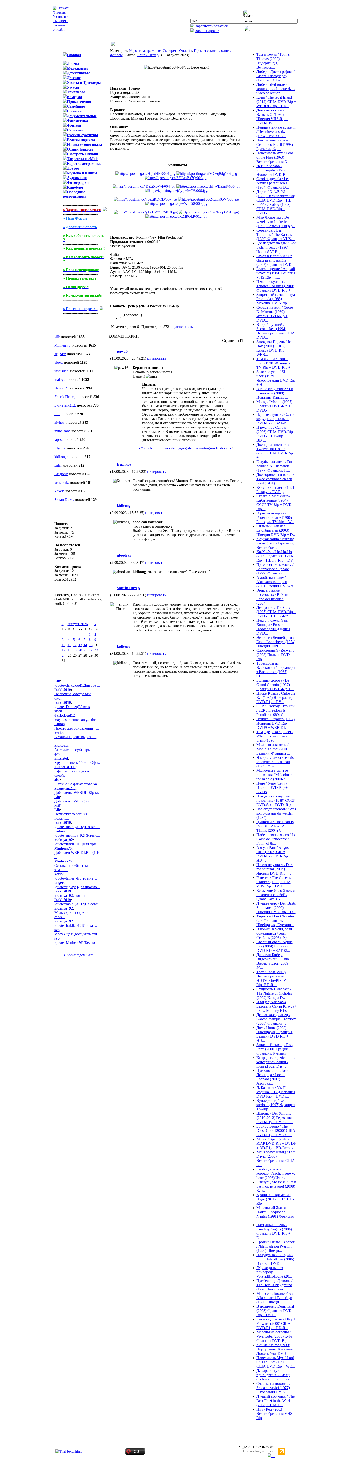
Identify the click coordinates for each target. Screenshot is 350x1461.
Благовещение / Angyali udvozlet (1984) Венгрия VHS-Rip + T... (275, 273)
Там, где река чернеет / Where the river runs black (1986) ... (274, 736)
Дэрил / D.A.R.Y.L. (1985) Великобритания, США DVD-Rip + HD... (275, 196)
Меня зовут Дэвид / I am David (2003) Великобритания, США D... (275, 1158)
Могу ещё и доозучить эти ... (77, 934)
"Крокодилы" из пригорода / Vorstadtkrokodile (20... (274, 1272)
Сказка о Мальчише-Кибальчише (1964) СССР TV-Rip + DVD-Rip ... (274, 502)
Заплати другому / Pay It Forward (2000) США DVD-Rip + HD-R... (276, 1323)
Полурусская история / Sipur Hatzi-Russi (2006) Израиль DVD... (275, 1259)
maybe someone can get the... (76, 720)
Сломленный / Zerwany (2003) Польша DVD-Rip (275, 654)
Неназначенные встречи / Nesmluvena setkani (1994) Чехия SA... (276, 131)
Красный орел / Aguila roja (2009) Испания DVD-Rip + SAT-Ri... (274, 946)
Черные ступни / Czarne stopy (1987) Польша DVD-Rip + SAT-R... (275, 419)
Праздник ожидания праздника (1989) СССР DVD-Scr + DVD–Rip (275, 800)
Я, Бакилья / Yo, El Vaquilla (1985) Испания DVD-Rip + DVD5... (275, 1092)
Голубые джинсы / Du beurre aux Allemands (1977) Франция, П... (274, 466)
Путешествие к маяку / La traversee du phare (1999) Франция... (274, 569)
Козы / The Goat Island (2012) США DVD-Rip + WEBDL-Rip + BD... (276, 101)
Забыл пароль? (207, 31)
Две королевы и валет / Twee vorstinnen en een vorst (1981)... (275, 479)
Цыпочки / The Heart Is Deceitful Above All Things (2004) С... (275, 826)
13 (80, 645)
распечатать (183, 327)
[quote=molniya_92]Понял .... (77, 827)
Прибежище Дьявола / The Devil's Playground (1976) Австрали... (274, 1285)
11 (69, 645)
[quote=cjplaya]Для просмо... (77, 887)
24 (63, 655)
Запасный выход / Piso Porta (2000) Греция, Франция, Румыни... (274, 1049)
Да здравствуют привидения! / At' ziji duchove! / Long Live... (274, 1375)
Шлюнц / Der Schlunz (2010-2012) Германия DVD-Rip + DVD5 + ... (274, 1117)
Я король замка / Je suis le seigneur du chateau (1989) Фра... (275, 762)
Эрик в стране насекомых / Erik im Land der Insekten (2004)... (272, 596)
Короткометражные (145, 51)
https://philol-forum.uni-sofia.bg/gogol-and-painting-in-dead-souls (182, 448)
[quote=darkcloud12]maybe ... (77, 685)
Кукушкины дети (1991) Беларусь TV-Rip (275, 489)
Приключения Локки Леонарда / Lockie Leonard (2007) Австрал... (273, 1076)
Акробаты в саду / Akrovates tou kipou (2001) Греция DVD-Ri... (276, 581)
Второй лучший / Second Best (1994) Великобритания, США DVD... (275, 330)
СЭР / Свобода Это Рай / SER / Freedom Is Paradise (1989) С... (275, 710)
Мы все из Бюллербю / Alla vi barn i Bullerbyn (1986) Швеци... (274, 1297)
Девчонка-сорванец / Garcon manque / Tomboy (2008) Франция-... (276, 1019)
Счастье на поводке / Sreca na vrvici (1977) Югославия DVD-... (273, 1387)
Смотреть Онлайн (177, 51)
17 (63, 650)
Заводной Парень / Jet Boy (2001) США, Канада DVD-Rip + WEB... (274, 348)
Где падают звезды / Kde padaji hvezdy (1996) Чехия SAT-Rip (276, 247)
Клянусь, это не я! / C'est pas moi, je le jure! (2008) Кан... (276, 1186)
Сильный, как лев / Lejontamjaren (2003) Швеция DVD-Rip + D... (276, 530)
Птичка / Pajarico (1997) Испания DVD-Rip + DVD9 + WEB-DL (275, 723)
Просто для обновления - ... (76, 728)
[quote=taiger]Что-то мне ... (75, 878)
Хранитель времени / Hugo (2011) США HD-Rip (275, 1199)
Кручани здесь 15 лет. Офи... (77, 763)
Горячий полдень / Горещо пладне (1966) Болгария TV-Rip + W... (275, 517)
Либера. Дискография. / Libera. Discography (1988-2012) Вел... (275, 76)
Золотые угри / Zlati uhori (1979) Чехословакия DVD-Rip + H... (275, 378)
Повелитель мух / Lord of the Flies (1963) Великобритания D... (274, 157)
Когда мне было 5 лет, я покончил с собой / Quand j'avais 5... (275, 894)
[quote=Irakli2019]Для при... (76, 844)
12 (75, 645)
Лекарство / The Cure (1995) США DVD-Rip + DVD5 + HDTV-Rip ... (276, 611)
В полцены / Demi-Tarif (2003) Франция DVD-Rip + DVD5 (275, 1310)
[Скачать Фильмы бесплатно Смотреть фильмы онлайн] (61, 29)
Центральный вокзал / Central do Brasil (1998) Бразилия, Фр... (274, 144)
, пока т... (71, 895)
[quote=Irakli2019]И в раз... (75, 925)
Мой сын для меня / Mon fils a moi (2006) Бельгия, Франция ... (273, 749)
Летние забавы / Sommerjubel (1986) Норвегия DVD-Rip (272, 170)
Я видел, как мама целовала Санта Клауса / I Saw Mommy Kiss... (276, 1006)
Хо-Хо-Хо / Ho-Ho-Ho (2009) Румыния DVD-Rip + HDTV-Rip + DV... (275, 556)
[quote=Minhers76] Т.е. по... (76, 943)
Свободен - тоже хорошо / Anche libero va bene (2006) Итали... (275, 1173)
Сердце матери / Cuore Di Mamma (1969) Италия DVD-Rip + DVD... (274, 313)
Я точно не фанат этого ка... (77, 784)
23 (96, 650)
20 (80, 650)
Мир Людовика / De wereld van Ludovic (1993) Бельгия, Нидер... (275, 221)
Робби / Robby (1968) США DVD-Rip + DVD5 (273, 208)
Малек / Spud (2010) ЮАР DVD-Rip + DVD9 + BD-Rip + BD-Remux (276, 1143)
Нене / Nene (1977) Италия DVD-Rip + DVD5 (272, 787)
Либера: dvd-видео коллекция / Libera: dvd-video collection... (275, 88)
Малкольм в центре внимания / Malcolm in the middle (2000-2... (274, 774)
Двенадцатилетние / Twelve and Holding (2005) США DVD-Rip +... (274, 451)
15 (91, 645)
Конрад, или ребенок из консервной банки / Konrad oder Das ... (275, 1062)
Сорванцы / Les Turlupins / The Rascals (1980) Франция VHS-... (275, 234)
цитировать (156, 358)
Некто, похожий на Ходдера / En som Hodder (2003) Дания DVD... (273, 626)
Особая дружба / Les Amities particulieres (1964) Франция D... (272, 183)
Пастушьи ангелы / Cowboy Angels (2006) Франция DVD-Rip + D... (274, 1231)
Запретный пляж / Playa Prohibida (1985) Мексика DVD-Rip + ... (275, 298)
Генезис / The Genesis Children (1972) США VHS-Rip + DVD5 (273, 882)
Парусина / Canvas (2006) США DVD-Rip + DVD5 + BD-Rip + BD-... (276, 433)
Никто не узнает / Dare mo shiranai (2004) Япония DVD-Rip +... (274, 869)
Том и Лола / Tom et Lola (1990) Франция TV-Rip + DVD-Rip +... (274, 363)
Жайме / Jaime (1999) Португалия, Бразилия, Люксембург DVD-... (275, 1349)
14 (85, 645)
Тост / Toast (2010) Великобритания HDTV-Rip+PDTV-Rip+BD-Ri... (271, 978)
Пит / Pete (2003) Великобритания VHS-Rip (275, 1413)
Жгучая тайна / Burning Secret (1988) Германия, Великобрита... (275, 543)
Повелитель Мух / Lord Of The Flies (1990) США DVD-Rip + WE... (275, 1362)
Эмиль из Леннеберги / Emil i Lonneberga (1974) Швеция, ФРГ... (275, 641)
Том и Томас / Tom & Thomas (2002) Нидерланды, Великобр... (273, 60)
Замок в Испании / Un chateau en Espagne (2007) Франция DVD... (275, 260)
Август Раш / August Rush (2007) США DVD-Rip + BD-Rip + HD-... (273, 854)
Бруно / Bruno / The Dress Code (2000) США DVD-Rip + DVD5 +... (275, 1130)
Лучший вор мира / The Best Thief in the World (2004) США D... (275, 1400)
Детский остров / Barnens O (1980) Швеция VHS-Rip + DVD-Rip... (272, 116)
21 (85, 650)
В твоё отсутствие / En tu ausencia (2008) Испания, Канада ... (274, 393)
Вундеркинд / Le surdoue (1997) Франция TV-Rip (275, 1104)
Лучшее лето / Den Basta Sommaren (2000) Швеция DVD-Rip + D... (276, 907)
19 (75, 650)
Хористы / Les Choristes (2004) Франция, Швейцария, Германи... (275, 920)
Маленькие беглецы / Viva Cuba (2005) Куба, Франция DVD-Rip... (274, 1336)
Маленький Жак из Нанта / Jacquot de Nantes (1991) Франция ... (275, 1214)
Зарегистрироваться (211, 26)
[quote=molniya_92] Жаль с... (77, 835)
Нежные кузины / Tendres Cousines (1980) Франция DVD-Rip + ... (275, 286)
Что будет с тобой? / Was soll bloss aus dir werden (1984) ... (276, 813)
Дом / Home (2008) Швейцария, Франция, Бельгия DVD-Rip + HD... (274, 1034)
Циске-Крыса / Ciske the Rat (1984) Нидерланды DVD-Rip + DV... (275, 697)
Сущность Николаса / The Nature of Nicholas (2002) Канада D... (274, 993)
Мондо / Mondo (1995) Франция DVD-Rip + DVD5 (274, 406)
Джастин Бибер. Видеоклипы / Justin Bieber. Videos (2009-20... (273, 961)
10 (63, 645)
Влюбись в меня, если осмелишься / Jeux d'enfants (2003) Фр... (274, 933)
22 (91, 650)
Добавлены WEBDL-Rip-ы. (76, 793)
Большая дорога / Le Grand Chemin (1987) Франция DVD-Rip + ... (275, 684)
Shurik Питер (148, 55)
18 (69, 650)
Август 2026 (78, 624)
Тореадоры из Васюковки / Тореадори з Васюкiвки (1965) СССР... (275, 669)
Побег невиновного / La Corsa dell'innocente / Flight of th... (276, 839)
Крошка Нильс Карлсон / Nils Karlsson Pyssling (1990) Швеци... (275, 1246)
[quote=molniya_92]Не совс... (77, 904)
